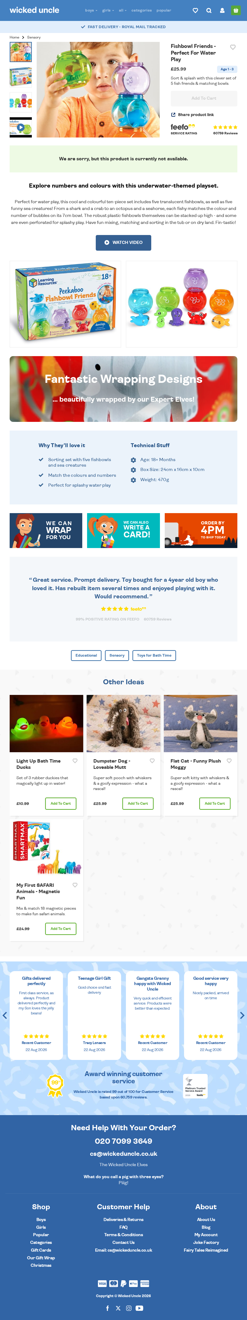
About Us (206, 1219)
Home (14, 37)
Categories (141, 10)
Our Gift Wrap (41, 1258)
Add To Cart (204, 98)
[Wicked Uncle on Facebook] (107, 1307)
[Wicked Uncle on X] (118, 1307)
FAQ (123, 1227)
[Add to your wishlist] (233, 47)
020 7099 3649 (123, 1141)
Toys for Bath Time (154, 655)
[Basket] (236, 10)
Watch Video (127, 243)
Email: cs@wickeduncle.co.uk (123, 1250)
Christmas (41, 1265)
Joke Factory (206, 1242)
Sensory (34, 37)
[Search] (209, 10)
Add (61, 803)
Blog (206, 1227)
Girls (107, 10)
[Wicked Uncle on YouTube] (139, 1307)
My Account (206, 1235)
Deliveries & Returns (123, 1219)
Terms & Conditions (123, 1235)
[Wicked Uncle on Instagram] (129, 1307)
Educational (86, 655)
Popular (164, 10)
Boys (90, 10)
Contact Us (123, 1242)
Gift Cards (41, 1250)
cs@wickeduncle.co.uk (123, 1154)
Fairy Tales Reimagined (206, 1250)
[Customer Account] (222, 10)
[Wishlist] (195, 10)
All (121, 10)
